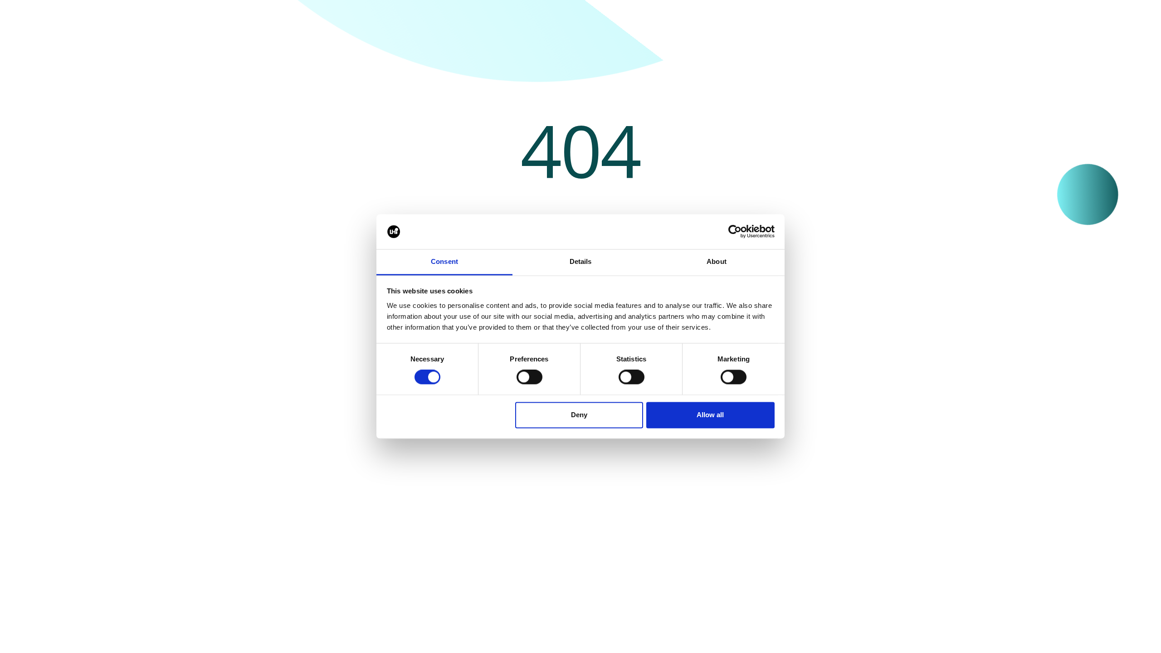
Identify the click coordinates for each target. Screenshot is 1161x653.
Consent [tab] (444, 261)
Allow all (710, 415)
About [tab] (717, 261)
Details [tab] (581, 261)
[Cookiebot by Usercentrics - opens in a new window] (735, 232)
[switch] (529, 377)
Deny (579, 415)
